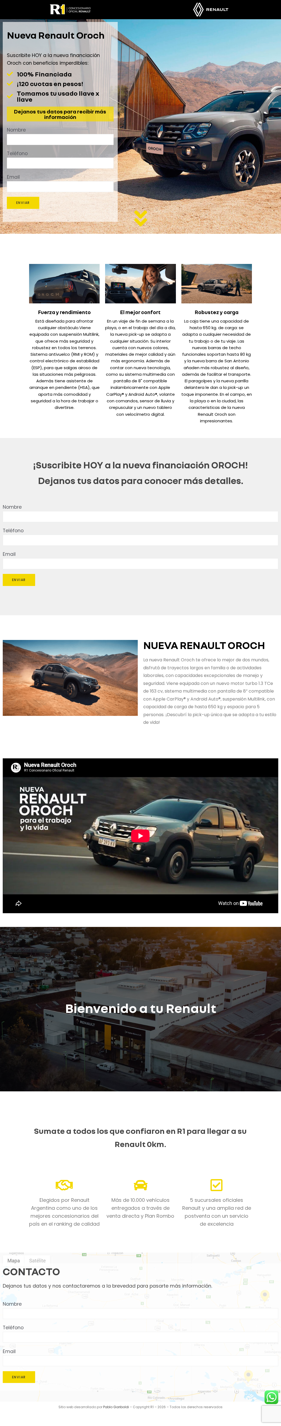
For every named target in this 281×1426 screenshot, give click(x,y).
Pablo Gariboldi (116, 1407)
